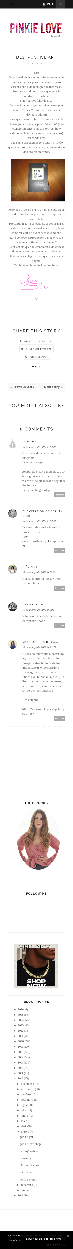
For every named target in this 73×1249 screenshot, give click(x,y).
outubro (26, 1094)
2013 (20, 1078)
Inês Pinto (31, 567)
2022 (21, 1030)
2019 (20, 1046)
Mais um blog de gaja (40, 642)
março (25, 1131)
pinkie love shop (30, 1144)
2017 (20, 1057)
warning (25, 1158)
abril (24, 1126)
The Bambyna (33, 604)
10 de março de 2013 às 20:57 (39, 609)
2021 (20, 1036)
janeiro (25, 1190)
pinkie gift (26, 1137)
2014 (20, 1073)
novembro (27, 1089)
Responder (59, 495)
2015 (20, 1068)
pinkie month (28, 1179)
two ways (26, 1172)
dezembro (27, 1083)
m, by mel (30, 441)
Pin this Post (39, 356)
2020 (21, 1041)
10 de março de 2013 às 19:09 (38, 521)
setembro (27, 1099)
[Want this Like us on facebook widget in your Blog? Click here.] (67, 1245)
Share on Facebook (37, 341)
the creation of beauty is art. (42, 513)
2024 (21, 1020)
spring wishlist (29, 1151)
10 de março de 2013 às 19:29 (38, 572)
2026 (21, 1009)
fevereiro (27, 1185)
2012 (20, 1195)
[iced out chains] (36, 987)
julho (24, 1110)
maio (24, 1121)
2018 (20, 1052)
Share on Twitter (39, 349)
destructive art (29, 1165)
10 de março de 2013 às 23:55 (39, 647)
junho (24, 1115)
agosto (25, 1105)
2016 (20, 1062)
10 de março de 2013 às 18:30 (38, 447)
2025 (21, 1014)
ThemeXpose (14, 1240)
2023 (21, 1025)
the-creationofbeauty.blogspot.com (42, 541)
